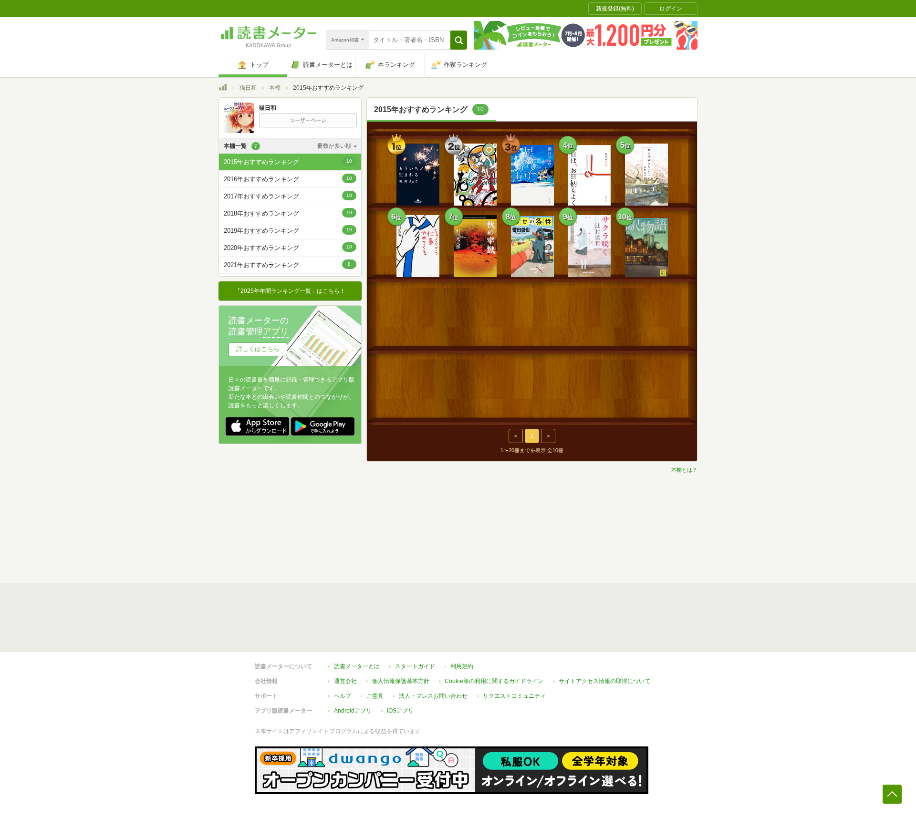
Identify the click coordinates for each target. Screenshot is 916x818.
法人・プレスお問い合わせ (433, 696)
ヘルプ (342, 696)
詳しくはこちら (258, 348)
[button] (458, 40)
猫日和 (248, 87)
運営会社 (345, 681)
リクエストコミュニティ (514, 696)
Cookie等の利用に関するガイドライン (494, 681)
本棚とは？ (684, 470)
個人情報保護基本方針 (400, 681)
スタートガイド (415, 666)
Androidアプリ (353, 711)
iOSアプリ (400, 711)
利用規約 (461, 666)
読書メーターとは (357, 666)
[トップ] (223, 88)
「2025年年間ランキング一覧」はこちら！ (290, 291)
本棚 (275, 87)
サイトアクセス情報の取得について (604, 681)
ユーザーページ (308, 120)
